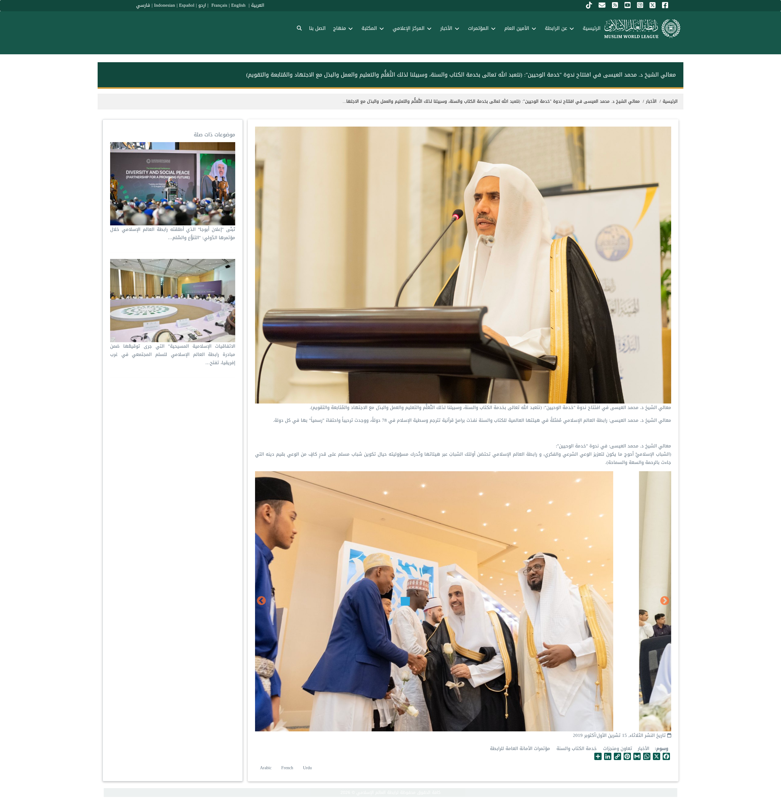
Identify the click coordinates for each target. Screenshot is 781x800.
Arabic (266, 768)
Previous (664, 601)
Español (186, 5)
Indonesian (164, 5)
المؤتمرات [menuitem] (478, 28)
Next (261, 601)
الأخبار (643, 748)
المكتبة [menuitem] (369, 28)
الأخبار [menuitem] (446, 28)
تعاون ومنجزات (617, 748)
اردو (202, 5)
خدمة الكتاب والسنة (576, 748)
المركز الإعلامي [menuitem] (409, 28)
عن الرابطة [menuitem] (556, 28)
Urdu (307, 768)
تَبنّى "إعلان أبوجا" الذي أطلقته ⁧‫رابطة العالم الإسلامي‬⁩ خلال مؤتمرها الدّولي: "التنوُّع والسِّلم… (172, 233)
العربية (257, 5)
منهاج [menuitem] (339, 28)
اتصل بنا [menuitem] (317, 28)
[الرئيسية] (642, 28)
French (287, 768)
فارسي (143, 5)
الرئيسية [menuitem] (592, 28)
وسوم (662, 748)
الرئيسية (670, 101)
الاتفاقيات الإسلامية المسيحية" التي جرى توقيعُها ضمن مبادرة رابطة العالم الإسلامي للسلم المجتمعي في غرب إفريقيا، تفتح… (172, 354)
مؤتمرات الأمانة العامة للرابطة (520, 748)
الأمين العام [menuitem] (516, 28)
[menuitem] (299, 28)
